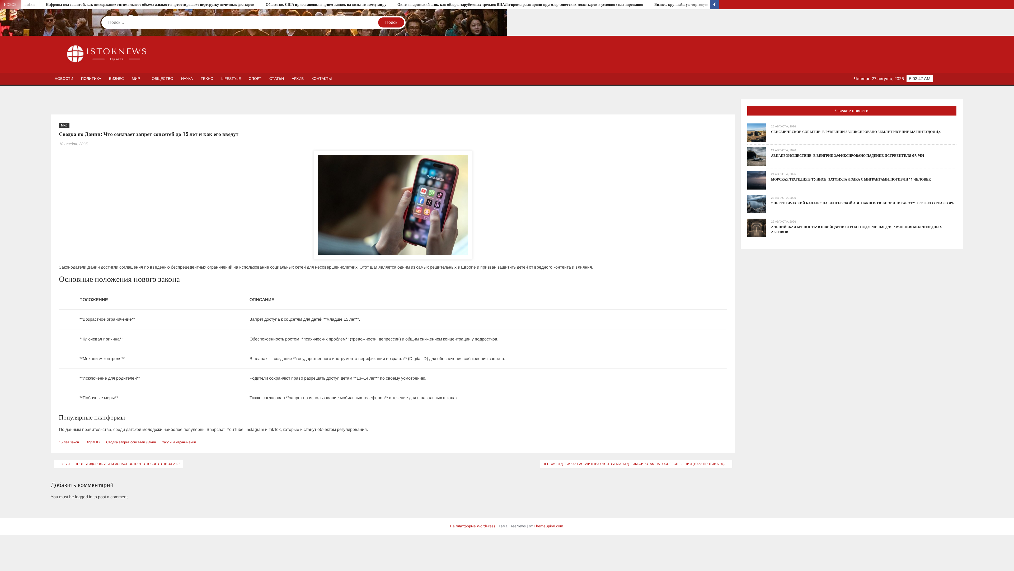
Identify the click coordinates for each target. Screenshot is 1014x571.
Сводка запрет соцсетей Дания (131, 442)
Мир (136, 78)
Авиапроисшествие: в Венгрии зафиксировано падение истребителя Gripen (847, 155)
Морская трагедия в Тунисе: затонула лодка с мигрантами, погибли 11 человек (851, 179)
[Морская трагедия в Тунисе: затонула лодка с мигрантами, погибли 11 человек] (756, 180)
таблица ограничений (179, 442)
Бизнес (116, 78)
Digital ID (93, 442)
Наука (187, 78)
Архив (298, 78)
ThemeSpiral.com (548, 526)
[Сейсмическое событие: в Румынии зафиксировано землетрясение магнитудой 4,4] (756, 132)
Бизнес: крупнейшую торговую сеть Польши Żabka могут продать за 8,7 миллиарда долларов (678, 4)
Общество (162, 78)
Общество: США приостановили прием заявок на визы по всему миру (269, 4)
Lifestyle (231, 78)
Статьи (276, 78)
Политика (91, 78)
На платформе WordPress (472, 526)
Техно (207, 78)
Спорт (255, 78)
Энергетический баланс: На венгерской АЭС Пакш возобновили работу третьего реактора (862, 203)
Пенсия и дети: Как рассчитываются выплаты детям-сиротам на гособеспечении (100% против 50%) (634, 464)
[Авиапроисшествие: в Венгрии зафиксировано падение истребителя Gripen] (756, 156)
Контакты (322, 78)
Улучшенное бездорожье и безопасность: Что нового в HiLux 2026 (120, 464)
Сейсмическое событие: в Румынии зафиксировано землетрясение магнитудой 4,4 (856, 131)
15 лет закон (69, 442)
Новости (64, 78)
